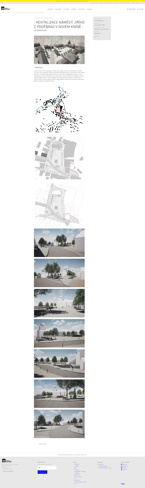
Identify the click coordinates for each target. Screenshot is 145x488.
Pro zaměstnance (103, 466)
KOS (75, 467)
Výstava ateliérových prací (44, 17)
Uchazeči (58, 9)
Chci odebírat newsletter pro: (47, 471)
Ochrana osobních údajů (104, 467)
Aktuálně (82, 9)
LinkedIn (124, 469)
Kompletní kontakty (8, 471)
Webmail (77, 466)
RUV (76, 478)
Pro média (101, 464)
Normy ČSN (77, 475)
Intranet (77, 464)
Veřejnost (65, 473)
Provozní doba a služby (81, 482)
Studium (66, 9)
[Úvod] (7, 461)
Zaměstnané (50, 473)
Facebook (124, 464)
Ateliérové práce (15, 12)
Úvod (4, 12)
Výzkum (74, 9)
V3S (75, 483)
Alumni (58, 473)
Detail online (78, 476)
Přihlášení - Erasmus (80, 471)
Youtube (124, 467)
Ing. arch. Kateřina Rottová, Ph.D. (79, 454)
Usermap (77, 473)
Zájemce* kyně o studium (45, 475)
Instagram (125, 466)
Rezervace (77, 480)
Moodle (77, 469)
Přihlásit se (42, 472)
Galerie (89, 9)
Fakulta (50, 9)
